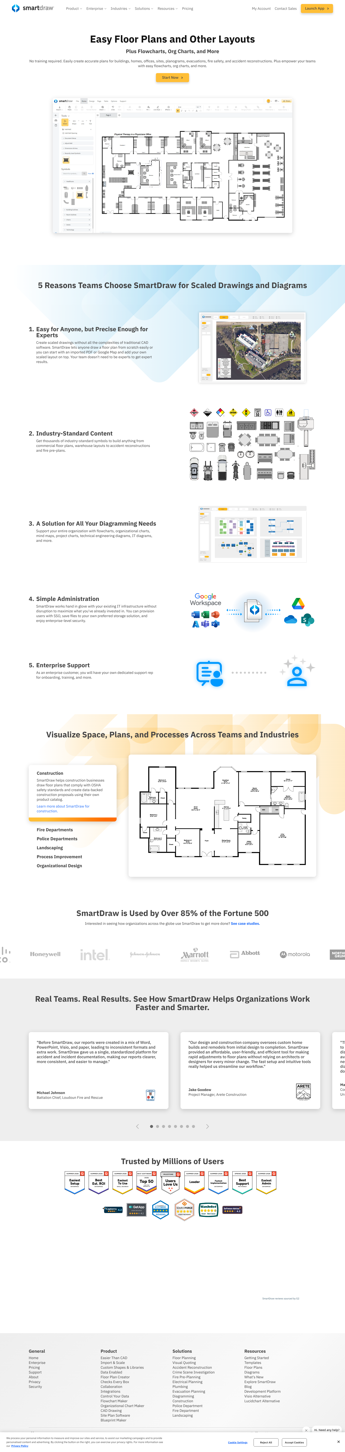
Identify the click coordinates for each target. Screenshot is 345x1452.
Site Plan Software (115, 1415)
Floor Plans (253, 1367)
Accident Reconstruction (192, 1367)
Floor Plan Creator (115, 1377)
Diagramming (183, 1396)
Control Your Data (115, 1396)
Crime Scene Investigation (193, 1372)
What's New (254, 1377)
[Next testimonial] (207, 1126)
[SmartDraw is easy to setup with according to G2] (75, 1182)
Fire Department (185, 1410)
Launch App (315, 8)
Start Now (170, 77)
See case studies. (245, 923)
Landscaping (182, 1415)
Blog (248, 1386)
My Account (261, 8)
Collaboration (111, 1386)
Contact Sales (286, 8)
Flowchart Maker (114, 1401)
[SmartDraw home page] (33, 8)
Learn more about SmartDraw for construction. (63, 808)
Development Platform (262, 1391)
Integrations (110, 1391)
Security (35, 1386)
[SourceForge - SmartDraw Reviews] (184, 1209)
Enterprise (37, 1362)
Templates (252, 1362)
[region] (172, 1442)
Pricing (187, 8)
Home (33, 1358)
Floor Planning (184, 1358)
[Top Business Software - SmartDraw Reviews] (161, 1209)
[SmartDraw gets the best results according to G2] (194, 1182)
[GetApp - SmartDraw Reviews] (137, 1209)
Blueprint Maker (113, 1420)
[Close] (338, 1441)
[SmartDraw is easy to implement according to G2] (218, 1182)
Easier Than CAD (114, 1358)
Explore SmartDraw (260, 1381)
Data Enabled (111, 1372)
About (34, 1377)
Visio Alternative (257, 1396)
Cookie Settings (237, 1442)
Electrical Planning (187, 1381)
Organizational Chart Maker (122, 1405)
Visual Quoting (184, 1362)
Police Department (187, 1405)
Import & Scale (113, 1362)
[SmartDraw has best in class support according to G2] (242, 1182)
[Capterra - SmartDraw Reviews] (113, 1209)
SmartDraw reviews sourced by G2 (280, 1298)
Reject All (266, 1442)
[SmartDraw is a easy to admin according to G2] (266, 1182)
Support (35, 1372)
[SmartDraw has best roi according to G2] (99, 1182)
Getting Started (256, 1358)
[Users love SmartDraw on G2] (170, 1182)
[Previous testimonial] (137, 1126)
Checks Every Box (115, 1381)
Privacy (34, 1381)
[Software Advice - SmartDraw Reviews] (232, 1209)
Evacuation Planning (188, 1391)
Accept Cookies (294, 1442)
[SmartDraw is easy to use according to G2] (123, 1182)
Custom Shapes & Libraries (122, 1367)
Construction (182, 1401)
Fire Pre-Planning (186, 1377)
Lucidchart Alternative (262, 1401)
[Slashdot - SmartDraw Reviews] (208, 1209)
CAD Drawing (111, 1410)
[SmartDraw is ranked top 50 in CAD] (147, 1182)
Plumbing (180, 1386)
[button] (74, 8)
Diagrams (252, 1372)
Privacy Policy (19, 1446)
